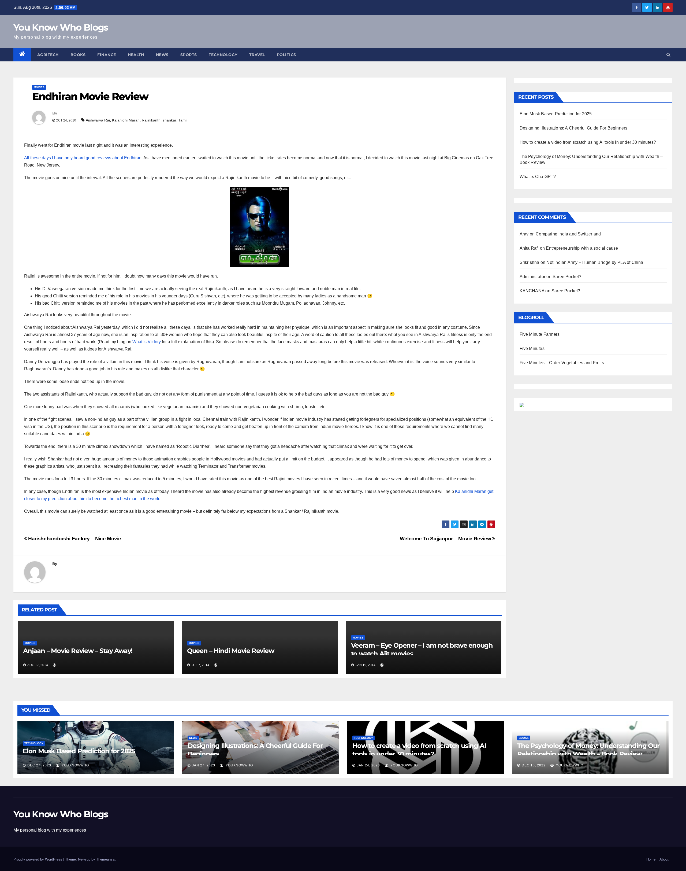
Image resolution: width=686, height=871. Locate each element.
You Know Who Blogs (60, 27)
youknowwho (75, 765)
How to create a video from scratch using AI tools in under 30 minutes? (588, 142)
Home (650, 859)
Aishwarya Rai (98, 120)
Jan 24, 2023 (368, 765)
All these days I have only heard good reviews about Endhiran (82, 158)
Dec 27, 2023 (39, 765)
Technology (223, 54)
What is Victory (146, 341)
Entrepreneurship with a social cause (582, 248)
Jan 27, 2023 (203, 765)
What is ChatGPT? (538, 176)
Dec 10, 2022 (534, 765)
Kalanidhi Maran (126, 120)
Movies (39, 87)
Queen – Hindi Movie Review (230, 651)
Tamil (182, 120)
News (162, 54)
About (664, 859)
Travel (257, 54)
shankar (169, 120)
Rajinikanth (151, 120)
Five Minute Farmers (540, 334)
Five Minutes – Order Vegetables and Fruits (562, 362)
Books (78, 54)
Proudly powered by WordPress (38, 859)
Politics (286, 54)
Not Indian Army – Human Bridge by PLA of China (594, 262)
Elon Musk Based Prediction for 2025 (556, 114)
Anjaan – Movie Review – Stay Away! (77, 651)
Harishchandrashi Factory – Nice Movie (74, 538)
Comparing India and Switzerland (568, 234)
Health (136, 54)
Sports (188, 54)
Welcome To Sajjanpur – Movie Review (446, 538)
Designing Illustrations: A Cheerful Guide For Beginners (574, 128)
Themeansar (105, 859)
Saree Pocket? (567, 276)
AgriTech (48, 54)
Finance (106, 54)
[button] (668, 54)
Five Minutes (532, 348)
